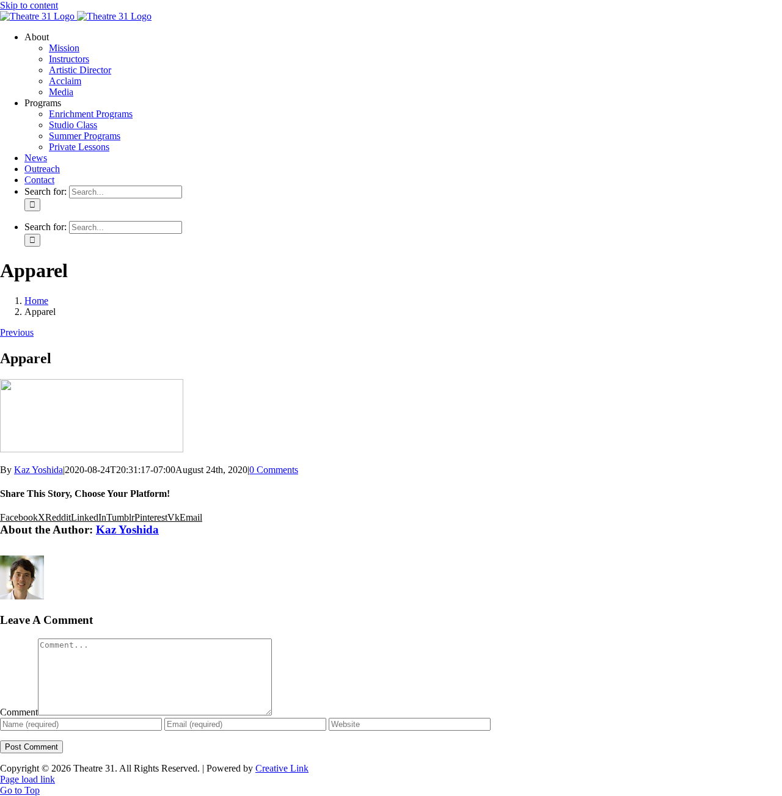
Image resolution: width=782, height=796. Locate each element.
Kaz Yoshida (38, 470)
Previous (17, 332)
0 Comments (273, 470)
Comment (19, 712)
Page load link (27, 779)
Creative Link (282, 768)
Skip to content (29, 5)
